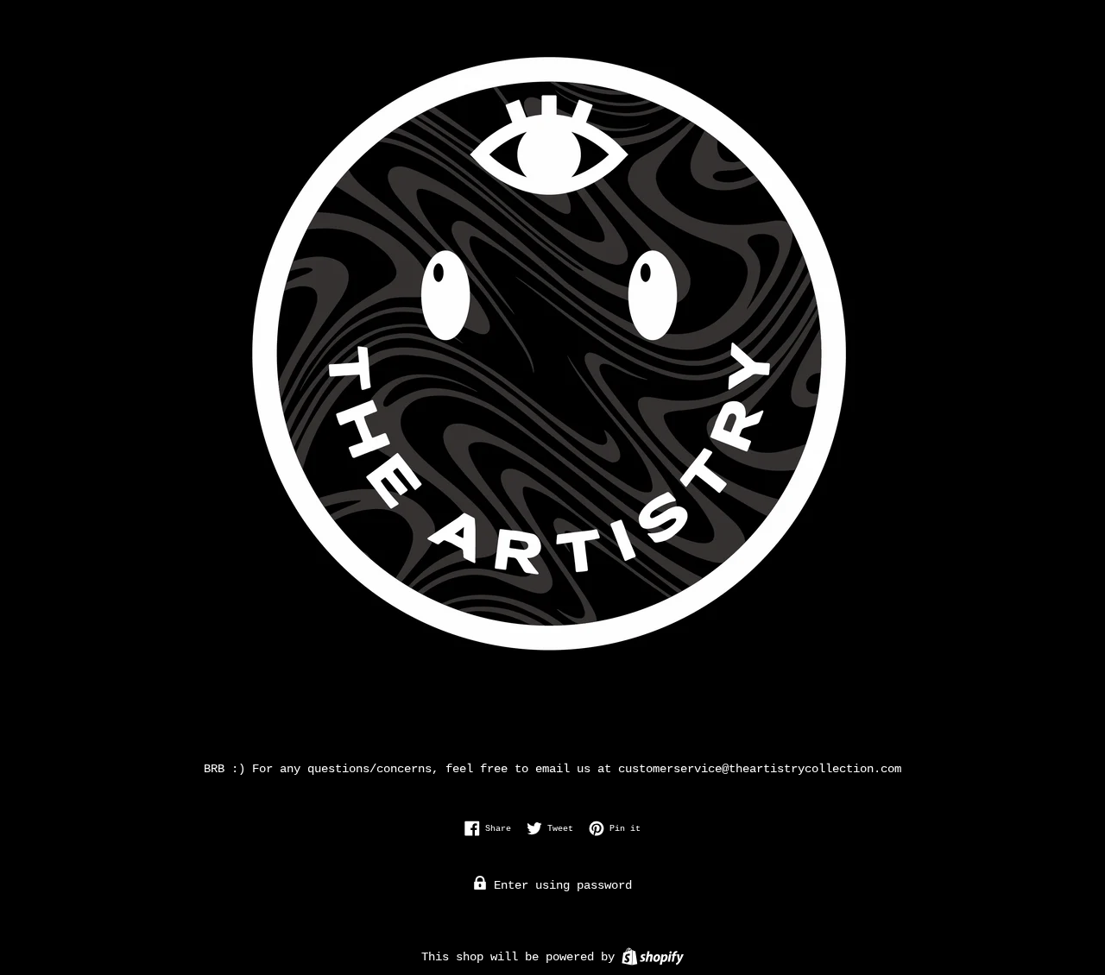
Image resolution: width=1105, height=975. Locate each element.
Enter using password (559, 885)
